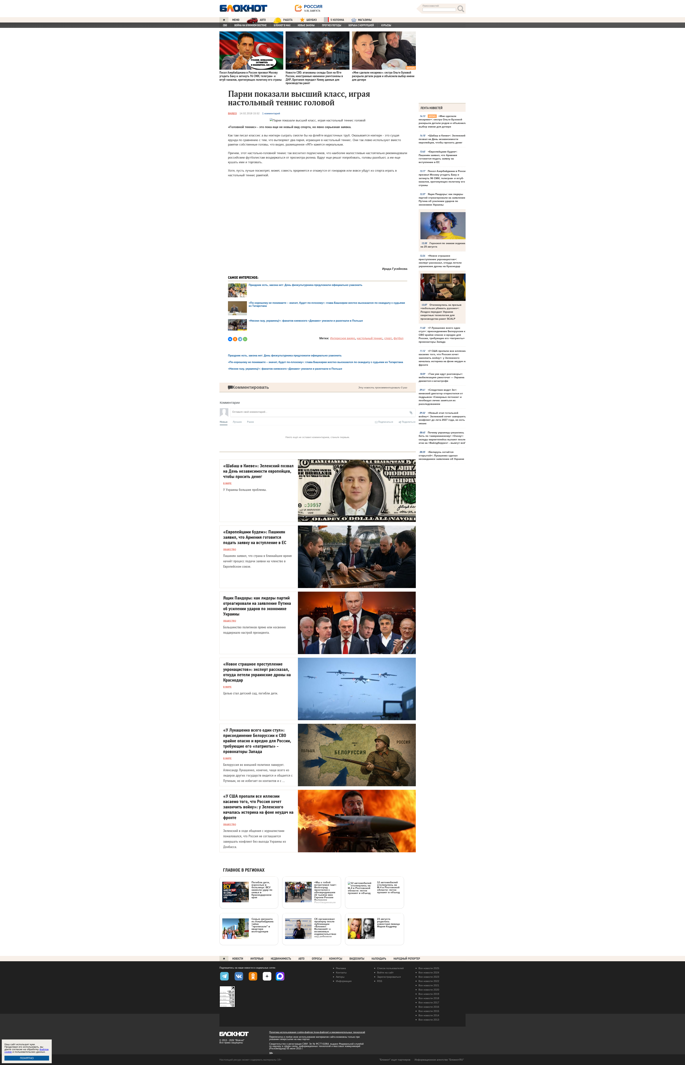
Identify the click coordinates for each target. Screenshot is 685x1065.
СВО (225, 25)
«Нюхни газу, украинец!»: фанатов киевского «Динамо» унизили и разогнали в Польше (306, 320)
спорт (388, 338)
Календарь (379, 959)
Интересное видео (342, 338)
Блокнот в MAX (282, 25)
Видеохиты (356, 959)
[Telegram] (240, 339)
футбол (398, 338)
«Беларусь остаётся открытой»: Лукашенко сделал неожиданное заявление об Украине (441, 455)
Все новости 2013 (428, 1019)
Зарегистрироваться (389, 976)
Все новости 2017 (428, 1002)
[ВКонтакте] (230, 339)
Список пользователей (390, 968)
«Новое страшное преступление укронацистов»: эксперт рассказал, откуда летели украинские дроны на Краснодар (440, 261)
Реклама (341, 968)
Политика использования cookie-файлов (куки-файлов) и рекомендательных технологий (317, 1032)
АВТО (263, 20)
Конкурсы (335, 959)
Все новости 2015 (428, 1011)
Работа (288, 20)
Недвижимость (281, 959)
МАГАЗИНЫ (365, 20)
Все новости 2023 (428, 976)
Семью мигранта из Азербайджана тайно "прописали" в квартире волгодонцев (262, 925)
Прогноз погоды (331, 25)
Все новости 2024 (428, 972)
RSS (379, 981)
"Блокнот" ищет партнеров (394, 1059)
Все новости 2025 (428, 968)
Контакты (341, 972)
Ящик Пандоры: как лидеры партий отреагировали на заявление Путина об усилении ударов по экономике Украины (442, 199)
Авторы (340, 976)
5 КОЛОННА (337, 20)
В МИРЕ (227, 483)
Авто (301, 959)
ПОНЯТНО (27, 1058)
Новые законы (306, 25)
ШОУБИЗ (311, 20)
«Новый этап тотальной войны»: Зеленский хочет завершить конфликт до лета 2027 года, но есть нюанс (442, 418)
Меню (235, 20)
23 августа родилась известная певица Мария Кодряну (388, 923)
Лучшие (237, 421)
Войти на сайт (385, 972)
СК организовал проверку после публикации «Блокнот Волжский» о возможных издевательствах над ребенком (325, 928)
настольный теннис (369, 338)
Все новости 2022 (428, 981)
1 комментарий (271, 113)
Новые (223, 421)
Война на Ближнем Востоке (250, 25)
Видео (232, 113)
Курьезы (386, 25)
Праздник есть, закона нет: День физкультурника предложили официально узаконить (305, 284)
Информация (344, 981)
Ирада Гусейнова (394, 269)
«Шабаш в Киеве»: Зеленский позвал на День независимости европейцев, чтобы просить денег (442, 139)
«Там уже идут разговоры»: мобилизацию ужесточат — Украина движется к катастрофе (441, 377)
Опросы (317, 959)
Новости (237, 959)
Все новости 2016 (428, 1006)
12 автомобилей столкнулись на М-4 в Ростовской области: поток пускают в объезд (388, 887)
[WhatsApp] (245, 339)
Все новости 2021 (428, 985)
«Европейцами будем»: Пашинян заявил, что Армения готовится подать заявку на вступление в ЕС (438, 157)
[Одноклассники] (235, 339)
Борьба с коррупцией (361, 25)
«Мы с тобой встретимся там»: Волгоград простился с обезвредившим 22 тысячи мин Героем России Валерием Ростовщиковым (325, 892)
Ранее (250, 421)
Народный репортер (407, 959)
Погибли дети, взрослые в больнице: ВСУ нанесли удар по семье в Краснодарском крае (262, 890)
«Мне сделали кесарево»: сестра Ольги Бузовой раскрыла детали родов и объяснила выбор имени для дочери (442, 121)
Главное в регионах (244, 870)
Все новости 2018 (428, 998)
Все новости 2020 (428, 989)
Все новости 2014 (428, 1015)
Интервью (256, 959)
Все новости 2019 (428, 993)
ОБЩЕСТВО (229, 549)
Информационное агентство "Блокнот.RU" (439, 1059)
